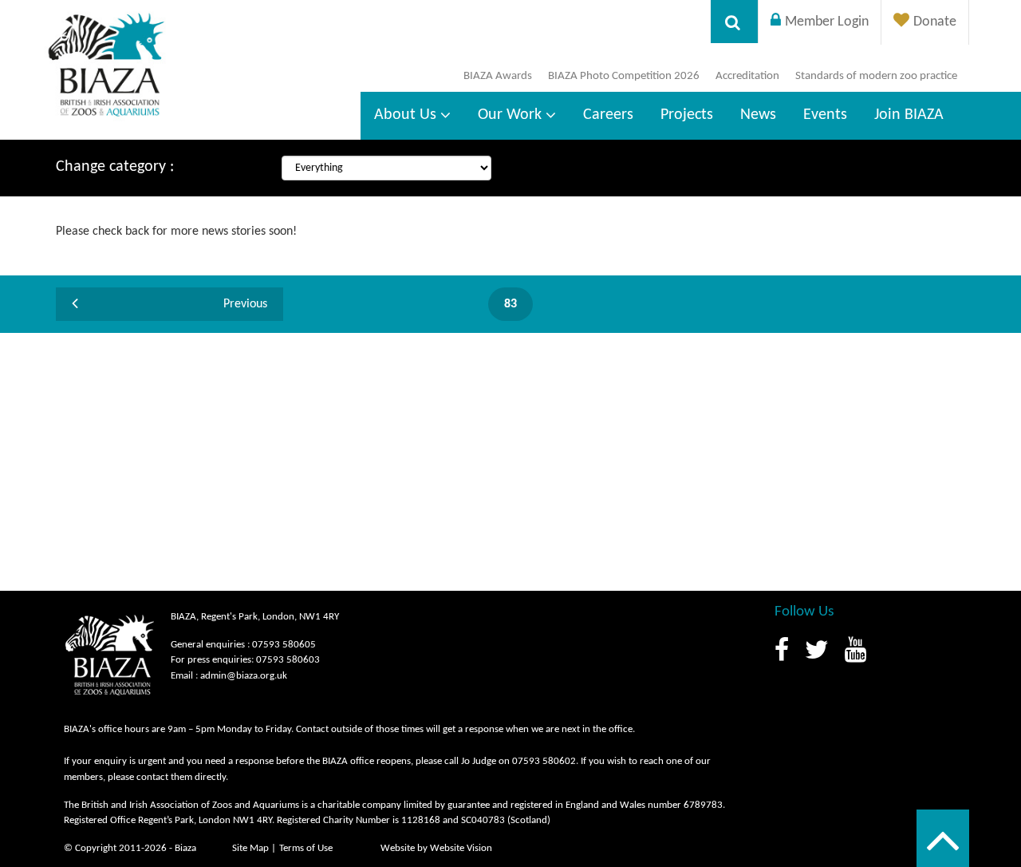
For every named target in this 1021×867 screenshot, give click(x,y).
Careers (608, 115)
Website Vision (461, 848)
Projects (686, 115)
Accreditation (747, 76)
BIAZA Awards (497, 76)
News (758, 115)
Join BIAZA (909, 115)
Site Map (250, 848)
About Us (405, 115)
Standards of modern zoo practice (876, 76)
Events (825, 115)
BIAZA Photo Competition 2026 (624, 76)
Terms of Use (306, 848)
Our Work (510, 115)
